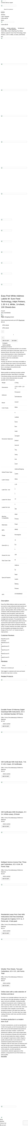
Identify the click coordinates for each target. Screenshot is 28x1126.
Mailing (2, 1093)
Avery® (3, 311)
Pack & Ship (11, 31)
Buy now (14, 340)
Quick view (7, 989)
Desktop (3, 1083)
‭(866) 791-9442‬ (4, 1104)
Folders (3, 1091)
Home (2, 31)
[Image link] (8, 1107)
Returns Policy (4, 1077)
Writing (2, 1088)
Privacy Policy (4, 1075)
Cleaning (3, 1086)
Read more (21, 320)
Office (6, 31)
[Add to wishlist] (3, 966)
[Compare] (3, 989)
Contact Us (3, 1067)
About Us (3, 1065)
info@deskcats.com (5, 1102)
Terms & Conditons (5, 1072)
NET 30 (3, 1070)
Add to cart (6, 340)
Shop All (3, 1095)
